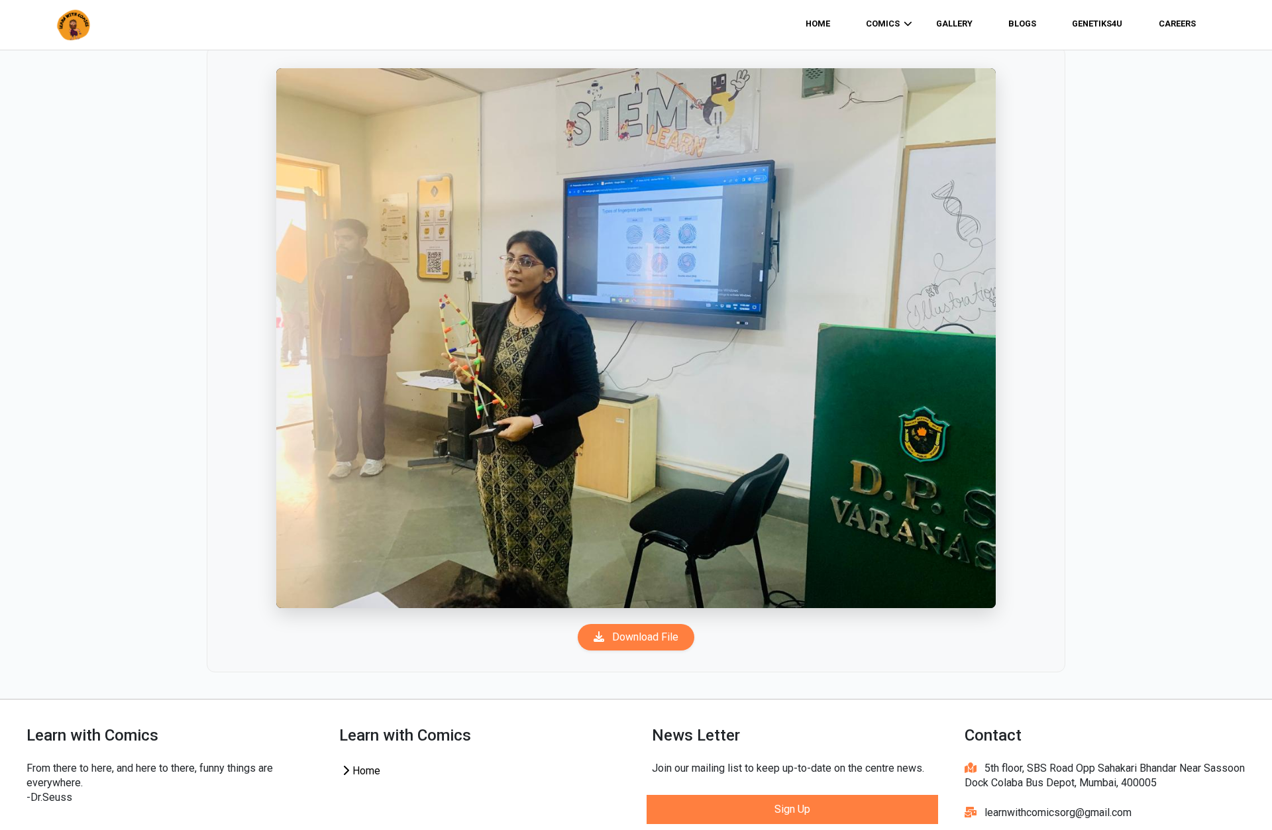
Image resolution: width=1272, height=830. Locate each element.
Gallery (954, 23)
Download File (644, 637)
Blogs (1022, 23)
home (818, 23)
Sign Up (792, 809)
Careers (1177, 23)
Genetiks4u (1097, 23)
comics (883, 23)
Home (365, 770)
